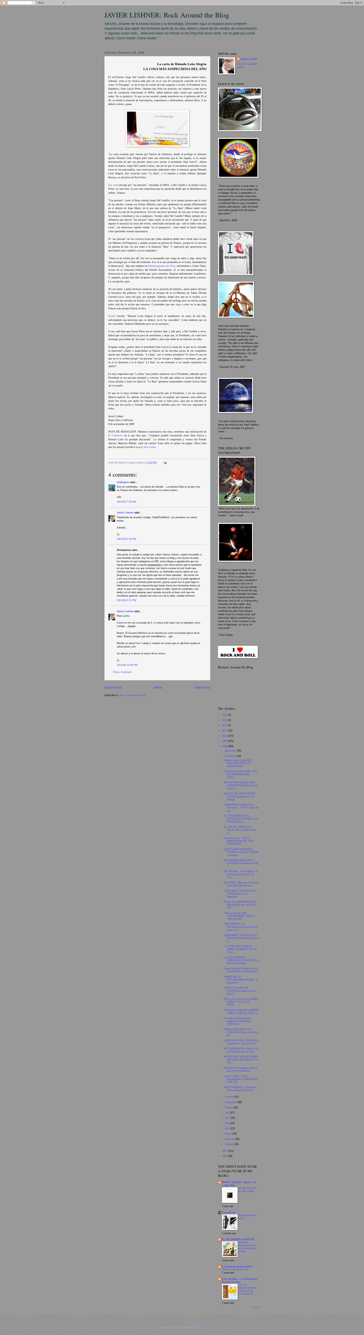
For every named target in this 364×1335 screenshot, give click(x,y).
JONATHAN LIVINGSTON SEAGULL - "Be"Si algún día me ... (241, 807)
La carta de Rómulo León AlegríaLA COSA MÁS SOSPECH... (238, 1021)
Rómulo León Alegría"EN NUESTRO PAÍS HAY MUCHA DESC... (237, 763)
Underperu (123, 482)
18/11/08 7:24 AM (126, 501)
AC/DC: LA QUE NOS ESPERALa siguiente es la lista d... (240, 990)
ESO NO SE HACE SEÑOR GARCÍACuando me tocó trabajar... (239, 796)
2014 (225, 725)
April (228, 1128)
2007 (225, 1150)
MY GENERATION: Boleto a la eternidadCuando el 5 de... (241, 1050)
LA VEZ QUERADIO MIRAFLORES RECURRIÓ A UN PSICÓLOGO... (241, 960)
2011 (225, 730)
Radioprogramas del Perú (161, 265)
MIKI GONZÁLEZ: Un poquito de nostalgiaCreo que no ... (240, 1089)
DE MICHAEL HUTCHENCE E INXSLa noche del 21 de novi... (241, 874)
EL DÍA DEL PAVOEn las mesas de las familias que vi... (240, 830)
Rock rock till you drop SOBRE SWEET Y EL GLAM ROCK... (241, 1002)
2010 (225, 735)
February (230, 1139)
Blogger (199, 1327)
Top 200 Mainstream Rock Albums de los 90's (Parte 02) (247, 1289)
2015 (225, 720)
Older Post (202, 687)
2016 (225, 714)
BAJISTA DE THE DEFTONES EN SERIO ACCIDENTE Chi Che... (241, 1059)
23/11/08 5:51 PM (126, 600)
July (227, 1112)
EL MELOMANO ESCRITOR (238, 1239)
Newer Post (113, 687)
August (229, 1107)
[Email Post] (164, 462)
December (231, 750)
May (227, 1123)
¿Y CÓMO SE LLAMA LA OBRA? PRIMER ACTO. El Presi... (240, 949)
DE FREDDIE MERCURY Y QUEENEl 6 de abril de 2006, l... (241, 863)
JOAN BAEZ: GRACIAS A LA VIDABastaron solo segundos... (240, 893)
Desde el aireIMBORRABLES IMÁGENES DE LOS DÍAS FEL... (240, 904)
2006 (225, 1156)
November (231, 756)
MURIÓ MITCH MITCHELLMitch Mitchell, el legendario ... (241, 979)
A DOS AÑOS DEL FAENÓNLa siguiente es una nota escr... (241, 1042)
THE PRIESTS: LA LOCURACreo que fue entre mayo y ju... (240, 927)
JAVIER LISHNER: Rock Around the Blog (166, 15)
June (228, 1117)
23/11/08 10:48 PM (127, 665)
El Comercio (115, 435)
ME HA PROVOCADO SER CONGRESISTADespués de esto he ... (241, 785)
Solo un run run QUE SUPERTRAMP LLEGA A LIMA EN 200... (239, 916)
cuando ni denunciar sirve (235, 1269)
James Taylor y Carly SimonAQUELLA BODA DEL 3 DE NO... (241, 1079)
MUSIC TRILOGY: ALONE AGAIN (247, 1190)
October (229, 1096)
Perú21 (112, 316)
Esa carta (113, 185)
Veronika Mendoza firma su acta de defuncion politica (247, 1247)
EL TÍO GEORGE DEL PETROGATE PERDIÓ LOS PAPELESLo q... (241, 818)
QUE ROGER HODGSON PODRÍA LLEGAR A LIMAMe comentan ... (241, 852)
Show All (256, 1307)
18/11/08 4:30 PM (126, 539)
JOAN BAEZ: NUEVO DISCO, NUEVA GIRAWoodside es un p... (242, 938)
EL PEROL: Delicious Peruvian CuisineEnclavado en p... (241, 884)
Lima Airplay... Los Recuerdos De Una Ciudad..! (239, 1280)
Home (158, 687)
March (228, 1133)
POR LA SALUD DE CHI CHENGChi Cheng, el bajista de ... (241, 1032)
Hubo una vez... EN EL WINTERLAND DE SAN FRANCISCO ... (238, 841)
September (231, 1102)
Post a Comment (122, 672)
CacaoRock (228, 1212)
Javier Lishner (125, 512)
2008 (225, 746)
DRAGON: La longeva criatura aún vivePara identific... (240, 1069)
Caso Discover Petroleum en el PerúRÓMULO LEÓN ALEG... (242, 970)
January (229, 1144)
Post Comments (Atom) (133, 695)
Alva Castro (149, 447)
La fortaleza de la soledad (237, 1266)
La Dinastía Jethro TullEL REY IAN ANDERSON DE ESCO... (241, 774)
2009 (225, 741)
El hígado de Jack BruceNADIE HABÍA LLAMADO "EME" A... (242, 1011)
